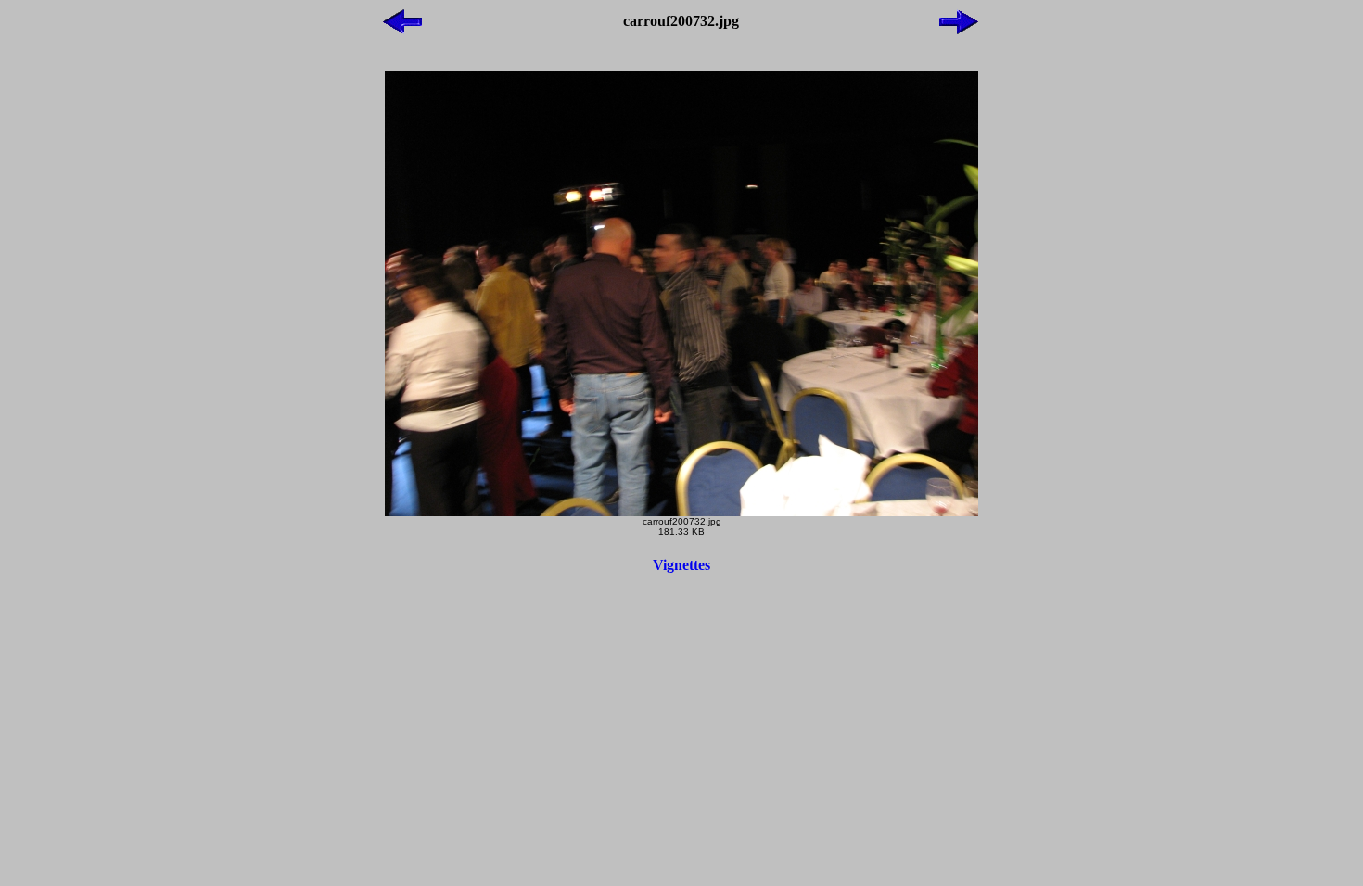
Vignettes (681, 565)
